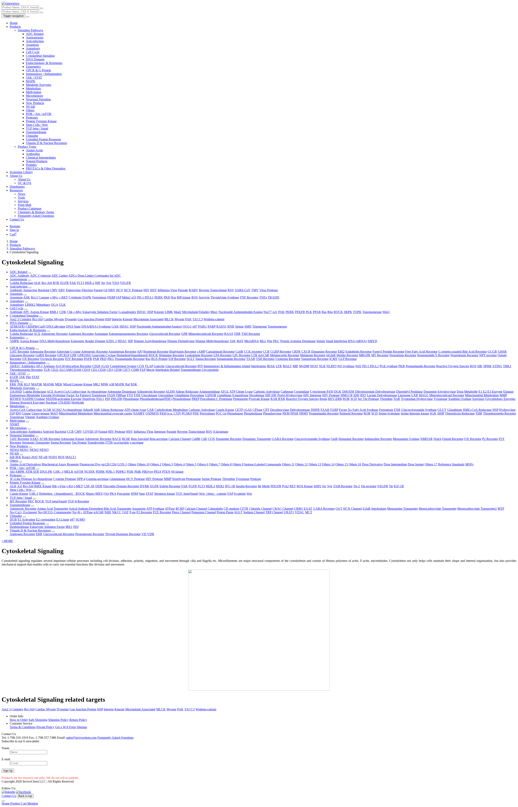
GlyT (338, 508)
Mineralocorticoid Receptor (205, 333)
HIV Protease (331, 395)
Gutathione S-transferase (232, 395)
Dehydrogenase (300, 409)
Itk (259, 486)
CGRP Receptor (280, 351)
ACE (37, 333)
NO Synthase (346, 366)
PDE (196, 413)
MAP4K (48, 384)
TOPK (357, 312)
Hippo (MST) (94, 493)
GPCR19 (63, 355)
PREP (195, 399)
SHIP (440, 413)
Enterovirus (73, 290)
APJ (139, 351)
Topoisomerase (372, 312)
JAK (233, 341)
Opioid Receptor (452, 439)
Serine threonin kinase (415, 413)
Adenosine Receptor (43, 351)
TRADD (273, 297)
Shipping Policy (58, 720)
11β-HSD (16, 391)
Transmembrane (36, 132)
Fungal (98, 290)
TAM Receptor (342, 486)
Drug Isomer (416, 464)
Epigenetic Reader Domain (88, 341)
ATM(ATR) (17, 326)
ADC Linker (59, 275)
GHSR (502, 351)
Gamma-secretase (97, 479)
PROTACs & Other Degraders (45, 168)
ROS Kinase (305, 486)
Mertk (266, 486)
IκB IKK (15, 457)
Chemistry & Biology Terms (36, 212)
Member (32, 803)
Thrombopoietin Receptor (26, 369)
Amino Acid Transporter (52, 508)
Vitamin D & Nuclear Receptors (46, 143)
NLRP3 (331, 366)
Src (103, 283)
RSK (134, 384)
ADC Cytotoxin (40, 275)
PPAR (317, 312)
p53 (133, 297)
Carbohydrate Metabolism (171, 409)
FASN (111, 395)
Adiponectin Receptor (151, 391)
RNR (230, 326)
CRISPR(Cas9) (36, 326)
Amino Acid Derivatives (25, 464)
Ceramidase (301, 391)
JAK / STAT (34, 77)
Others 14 (328, 464)
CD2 (94, 369)
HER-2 (89, 283)
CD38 (118, 369)
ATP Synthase (155, 508)
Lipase (26, 413)
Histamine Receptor (171, 355)
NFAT (314, 366)
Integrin (117, 319)
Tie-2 (356, 486)
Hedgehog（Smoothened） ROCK (62, 493)
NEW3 (44, 449)
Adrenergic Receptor (54, 333)
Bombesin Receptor (156, 351)
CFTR (244, 508)
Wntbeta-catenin (214, 319)
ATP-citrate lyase (135, 409)
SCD (353, 399)
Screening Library (21, 172)
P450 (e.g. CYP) (170, 413)
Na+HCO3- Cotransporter (54, 512)
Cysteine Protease (64, 479)
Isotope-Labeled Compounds (262, 464)
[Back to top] (3, 801)
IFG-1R (230, 486)
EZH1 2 (111, 341)
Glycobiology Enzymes (500, 399)
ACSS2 (57, 409)
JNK (20, 384)
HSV (153, 290)
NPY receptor (488, 355)
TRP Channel (274, 512)
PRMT (303, 413)
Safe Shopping (38, 720)
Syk (108, 283)
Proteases (32, 117)
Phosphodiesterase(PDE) (156, 399)
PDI (107, 399)
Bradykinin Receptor (182, 351)
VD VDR (147, 534)
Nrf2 (358, 366)
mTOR (78, 471)
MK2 (96, 384)
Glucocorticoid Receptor (164, 333)
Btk (54, 486)
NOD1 (52, 457)
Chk (70, 312)
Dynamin (71, 319)
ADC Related (35, 34)
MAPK (30, 81)
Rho (330, 312)
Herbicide (77, 402)
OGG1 (187, 326)
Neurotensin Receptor (464, 355)
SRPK (348, 312)
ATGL (225, 391)
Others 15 (341, 464)
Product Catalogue (29, 208)
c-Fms (62, 486)
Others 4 (179, 464)
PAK (281, 312)
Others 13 (315, 464)
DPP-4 (81, 479)
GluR (334, 439)
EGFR (64, 283)
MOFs (469, 464)
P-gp (133, 512)
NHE (107, 512)
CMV (54, 290)
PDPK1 (121, 471)
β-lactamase (220, 431)
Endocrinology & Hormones (44, 63)
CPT (266, 409)
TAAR (250, 359)
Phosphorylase (272, 413)
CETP (239, 409)
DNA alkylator (55, 326)
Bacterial (43, 290)
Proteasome (240, 399)
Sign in (14, 230)
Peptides (31, 165)
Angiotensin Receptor (122, 351)
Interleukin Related (167, 369)
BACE (116, 439)
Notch (437, 439)
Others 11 (288, 464)
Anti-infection (35, 41)
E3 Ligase (62, 519)
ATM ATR (32, 471)
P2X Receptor (162, 512)
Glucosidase (166, 395)
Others (30, 110)
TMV (255, 290)
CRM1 (298, 508)
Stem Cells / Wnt (37, 125)
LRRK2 (30, 304)
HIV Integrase (312, 395)
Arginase (49, 366)
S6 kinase (177, 471)
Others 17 (431, 464)
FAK (73, 283)
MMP (503, 395)
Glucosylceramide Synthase (419, 409)
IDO (363, 395)
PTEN (166, 471)
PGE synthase (389, 366)
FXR (137, 395)
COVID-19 (90, 431)
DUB (13, 519)
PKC (276, 341)
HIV (146, 290)
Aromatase (101, 333)
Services (23, 201)
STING (497, 366)
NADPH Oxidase (33, 399)
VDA (115, 283)
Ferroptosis (99, 297)
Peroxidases (207, 413)
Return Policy (78, 720)
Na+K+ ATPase (82, 512)
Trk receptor (368, 486)
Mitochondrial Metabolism (482, 395)
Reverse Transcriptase (213, 290)
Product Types (27, 146)
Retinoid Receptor (351, 413)
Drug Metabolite (467, 391)
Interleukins (258, 366)
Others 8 (226, 464)
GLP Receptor (347, 359)
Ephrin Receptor (169, 486)
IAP (118, 297)
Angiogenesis (34, 37)
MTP (501, 508)
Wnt (249, 493)
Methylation (33, 92)
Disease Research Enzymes (27, 402)
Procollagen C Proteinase (216, 399)
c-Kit (69, 486)
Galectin (159, 366)
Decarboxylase (279, 409)
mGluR (331, 355)
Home (14, 23)
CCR (266, 351)
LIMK (169, 312)
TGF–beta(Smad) (187, 493)
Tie (391, 486)
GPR (184, 333)
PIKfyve (147, 471)
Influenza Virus (167, 290)
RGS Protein (159, 359)
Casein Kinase (225, 409)
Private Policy (45, 727)
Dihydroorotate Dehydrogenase (375, 391)
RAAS (228, 333)
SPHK (487, 366)
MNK (104, 384)
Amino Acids (34, 150)
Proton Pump (225, 512)
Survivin (204, 297)
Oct (106, 493)
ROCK (338, 312)
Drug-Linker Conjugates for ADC (99, 275)
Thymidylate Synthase (224, 297)
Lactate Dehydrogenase (382, 395)
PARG (202, 326)
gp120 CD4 (109, 464)
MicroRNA (251, 341)
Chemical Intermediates (41, 157)
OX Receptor (30, 359)
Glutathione (454, 409)
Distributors (17, 186)
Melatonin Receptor (312, 355)
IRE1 (69, 527)
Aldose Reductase (186, 391)
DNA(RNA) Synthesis (96, 326)
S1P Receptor (177, 359)
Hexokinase (256, 395)
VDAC (299, 512)
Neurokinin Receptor (402, 355)
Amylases (478, 399)
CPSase (257, 409)
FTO (130, 395)
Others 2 (155, 464)
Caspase (44, 297)
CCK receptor (253, 351)
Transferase (17, 417)
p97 (194, 326)
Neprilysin (89, 399)
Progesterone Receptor (89, 534)
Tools (21, 197)
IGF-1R (399, 486)
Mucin (150, 369)
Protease (255, 479)
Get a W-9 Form (65, 727)
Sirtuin (239, 326)
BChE (126, 439)
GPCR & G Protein (38, 70)
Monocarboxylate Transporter (437, 508)
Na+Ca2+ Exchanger (23, 512)
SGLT (191, 359)
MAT (240, 341)
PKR (401, 366)
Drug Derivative (372, 464)
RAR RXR (278, 399)
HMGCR (347, 395)
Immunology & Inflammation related (227, 366)
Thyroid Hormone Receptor (123, 534)
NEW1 (24, 449)
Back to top (25, 796)
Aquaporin (139, 508)
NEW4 (14, 449)
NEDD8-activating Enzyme (63, 399)
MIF (295, 366)
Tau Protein (79, 442)
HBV (111, 290)
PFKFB (300, 312)
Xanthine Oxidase (459, 399)
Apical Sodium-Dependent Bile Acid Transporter (100, 508)
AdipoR (88, 409)
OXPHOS (152, 413)
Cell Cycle (32, 52)
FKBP (111, 297)
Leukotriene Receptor (199, 355)
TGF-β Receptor (78, 501)
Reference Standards (451, 464)
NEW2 (34, 449)
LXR (414, 395)
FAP (142, 369)
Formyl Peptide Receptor (388, 351)
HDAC (141, 312)
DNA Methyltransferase (54, 341)
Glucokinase (149, 395)
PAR (96, 359)
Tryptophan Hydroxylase (417, 399)
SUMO (80, 519)
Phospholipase (181, 399)
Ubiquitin (32, 135)
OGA (54, 304)
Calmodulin (215, 508)
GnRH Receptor (45, 355)
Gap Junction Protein (90, 319)
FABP (334, 409)
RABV (193, 290)
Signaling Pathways (30, 30)
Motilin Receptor (347, 355)
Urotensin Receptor (287, 359)
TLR (47, 369)
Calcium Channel (180, 439)
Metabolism (33, 88)
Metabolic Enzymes (38, 85)
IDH (356, 395)
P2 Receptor (490, 439)
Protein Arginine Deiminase (298, 341)
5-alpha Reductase (21, 283)
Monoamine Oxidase (406, 439)
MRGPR (364, 355)
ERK (13, 384)
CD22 (54, 369)
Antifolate (16, 312)
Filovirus (87, 290)
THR (237, 333)
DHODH (348, 391)
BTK (56, 283)
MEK (58, 384)
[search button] (41, 8)
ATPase (170, 508)
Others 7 (214, 464)
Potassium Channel (203, 512)
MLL (263, 341)
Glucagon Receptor (22, 355)
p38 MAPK (116, 384)
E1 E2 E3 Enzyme (490, 391)
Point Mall (24, 205)
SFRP (134, 493)
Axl (19, 486)
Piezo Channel (181, 512)
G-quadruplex (127, 312)
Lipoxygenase (41, 413)
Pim (269, 341)
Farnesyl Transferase (93, 395)
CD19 (86, 369)
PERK (158, 297)
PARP (211, 326)
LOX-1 (122, 464)
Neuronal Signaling (38, 99)
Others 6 (202, 464)
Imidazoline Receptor (378, 439)
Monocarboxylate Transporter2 (477, 508)
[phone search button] (41, 12)
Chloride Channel (260, 508)
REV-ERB (335, 399)
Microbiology (34, 95)
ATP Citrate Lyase (241, 391)
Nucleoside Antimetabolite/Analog (241, 312)
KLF (27, 384)
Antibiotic (16, 290)
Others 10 (143, 464)
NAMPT (139, 413)
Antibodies (33, 154)
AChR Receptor (49, 439)
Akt (12, 471)
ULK (62, 304)
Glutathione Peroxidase (189, 395)
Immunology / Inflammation (44, 74)
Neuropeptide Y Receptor (433, 355)
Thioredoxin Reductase (460, 413)
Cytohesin (75, 297)
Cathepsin (287, 391)
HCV (119, 290)
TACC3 (197, 319)
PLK (309, 312)
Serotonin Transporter (36, 442)
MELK (68, 471)
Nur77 (267, 312)
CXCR (305, 351)
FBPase (121, 395)
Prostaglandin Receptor (130, 359)
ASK (26, 297)
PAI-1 (100, 399)
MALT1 (70, 457)
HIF (97, 283)
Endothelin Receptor (358, 351)
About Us (16, 175)
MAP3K (36, 384)
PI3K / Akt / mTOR (38, 114)
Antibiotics (28, 366)
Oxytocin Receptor (52, 359)
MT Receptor (379, 355)
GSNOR (210, 395)
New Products (35, 103)
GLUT (441, 409)
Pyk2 (285, 486)
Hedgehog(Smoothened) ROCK (137, 355)
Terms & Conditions (23, 727)
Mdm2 (126, 297)
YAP (230, 493)
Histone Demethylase (181, 341)
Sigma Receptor (205, 359)
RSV (231, 290)
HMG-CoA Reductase (477, 409)
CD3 (110, 369)
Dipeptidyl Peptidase (409, 391)
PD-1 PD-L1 (145, 297)
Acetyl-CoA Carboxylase (70, 391)
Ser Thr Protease (368, 399)
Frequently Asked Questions (36, 215)
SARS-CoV (243, 290)
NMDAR (426, 439)
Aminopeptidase (209, 391)
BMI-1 (54, 312)
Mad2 (177, 312)
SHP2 (317, 486)
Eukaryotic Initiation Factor (100, 312)
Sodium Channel (254, 512)
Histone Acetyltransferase (150, 341)
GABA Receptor (283, 439)
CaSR (239, 351)
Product (15, 803)
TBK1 (507, 366)
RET (293, 486)
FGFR (193, 486)
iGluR (366, 508)
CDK (62, 312)
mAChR (263, 355)
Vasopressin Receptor (315, 359)
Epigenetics (33, 66)
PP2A (157, 471)
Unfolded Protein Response (43, 139)
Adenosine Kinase (72, 439)
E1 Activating (26, 519)
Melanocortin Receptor (284, 355)
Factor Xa (72, 395)
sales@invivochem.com (81, 737)
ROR (346, 399)
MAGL (423, 395)
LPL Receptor (241, 355)
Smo (142, 493)
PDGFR (276, 486)
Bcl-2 (34, 297)
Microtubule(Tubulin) (196, 312)
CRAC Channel (283, 508)
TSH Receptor (250, 333)
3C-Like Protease (21, 479)
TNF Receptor (249, 297)
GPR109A (84, 355)
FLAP (149, 366)
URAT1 (289, 512)
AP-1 (39, 366)
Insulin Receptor (246, 486)
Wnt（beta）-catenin (212, 493)
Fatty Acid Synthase (365, 409)
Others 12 (301, 464)
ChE (204, 439)
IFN (200, 366)
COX (140, 366)
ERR (39, 534)
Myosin (179, 319)
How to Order (19, 720)
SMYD (372, 341)
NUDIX (89, 471)
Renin (323, 399)
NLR (322, 366)
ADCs (72, 275)
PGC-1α (221, 413)
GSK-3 (33, 493)
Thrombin (386, 399)
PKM (286, 413)
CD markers (231, 508)
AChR (47, 409)
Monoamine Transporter (402, 508)
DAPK (86, 297)
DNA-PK (46, 471)
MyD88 (304, 366)
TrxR (396, 399)
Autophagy (33, 48)
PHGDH (116, 399)
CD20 (102, 369)
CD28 (96, 366)
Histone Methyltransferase (212, 341)
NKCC (116, 512)
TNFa (263, 297)
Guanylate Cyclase (104, 355)
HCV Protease (133, 290)
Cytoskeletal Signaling (40, 55)
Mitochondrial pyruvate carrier (112, 413)
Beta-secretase (159, 439)
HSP (150, 312)
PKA (113, 493)
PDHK (100, 471)
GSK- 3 (58, 471)
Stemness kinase (164, 493)
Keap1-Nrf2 (30, 457)
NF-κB (43, 457)
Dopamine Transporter (256, 439)
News (21, 194)
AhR (97, 409)
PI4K (137, 471)
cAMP (201, 351)
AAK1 (34, 439)
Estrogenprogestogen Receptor (128, 333)
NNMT (14, 424)
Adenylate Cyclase (68, 351)
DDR (98, 486)
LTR (254, 355)
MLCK (169, 319)
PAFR (88, 359)
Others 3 (167, 464)
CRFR (296, 351)
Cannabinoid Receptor (220, 351)
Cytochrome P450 (321, 391)
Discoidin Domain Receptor (121, 486)
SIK (479, 366)
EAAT (308, 508)
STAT (35, 377)
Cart (13, 234)
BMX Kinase (42, 486)
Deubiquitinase (19, 527)
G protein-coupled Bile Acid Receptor (462, 351)
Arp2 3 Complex (20, 319)
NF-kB (30, 106)
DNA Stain (73, 326)
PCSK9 (187, 413)
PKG (110, 359)
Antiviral (48, 431)
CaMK (196, 439)
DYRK (144, 486)
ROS (194, 297)
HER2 (220, 486)
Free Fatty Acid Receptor (421, 351)
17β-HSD (64, 402)
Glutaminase (117, 479)
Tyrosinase (440, 399)
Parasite (183, 290)
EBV (61, 290)
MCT (308, 512)
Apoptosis (32, 44)
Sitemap (82, 727)
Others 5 (191, 464)
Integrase (160, 431)
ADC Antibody (20, 275)
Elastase (508, 391)
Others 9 (237, 464)
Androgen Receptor (81, 333)
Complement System (123, 366)
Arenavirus (30, 290)
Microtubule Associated (148, 319)
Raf (127, 384)
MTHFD (15, 399)
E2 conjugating (45, 519)
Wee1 (386, 312)
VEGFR (125, 283)
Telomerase (259, 326)
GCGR (492, 351)
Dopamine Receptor (324, 351)
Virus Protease (268, 290)
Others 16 (355, 464)
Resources (16, 190)
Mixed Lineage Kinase (77, 384)
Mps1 (214, 312)
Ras (173, 297)
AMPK (14, 341)
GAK (115, 326)
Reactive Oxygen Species (452, 366)
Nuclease (51, 402)
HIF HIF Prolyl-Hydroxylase (284, 395)
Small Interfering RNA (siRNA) (346, 341)
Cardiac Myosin (54, 319)
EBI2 (341, 351)
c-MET (78, 486)
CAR (150, 409)
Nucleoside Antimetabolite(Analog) (159, 326)
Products (15, 26)
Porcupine (123, 493)
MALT (287, 366)
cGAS (105, 366)
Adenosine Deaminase (121, 391)
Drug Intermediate (395, 464)
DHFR (315, 409)
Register (15, 226)
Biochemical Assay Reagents (60, 464)
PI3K (130, 471)
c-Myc (54, 297)
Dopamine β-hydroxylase (440, 391)
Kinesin (159, 312)
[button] (29, 273)
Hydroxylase (507, 409)
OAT (125, 512)
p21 (275, 312)
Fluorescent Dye (90, 464)
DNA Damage (35, 59)
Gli (105, 290)
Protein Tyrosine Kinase (41, 121)
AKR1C (15, 366)
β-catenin (240, 493)
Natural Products (36, 161)
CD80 (135, 369)
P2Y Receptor (74, 359)
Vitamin (30, 417)
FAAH (325, 409)
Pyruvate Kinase (259, 399)
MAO (54, 413)
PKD (167, 297)
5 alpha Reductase (34, 391)
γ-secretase (136, 442)
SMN (248, 326)
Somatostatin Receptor (231, 359)
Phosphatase (131, 399)
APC (26, 312)
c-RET (63, 297)
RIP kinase (184, 297)
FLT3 (80, 283)
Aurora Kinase (39, 312)
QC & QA (24, 183)
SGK (433, 413)
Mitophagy (43, 304)
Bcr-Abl (46, 283)
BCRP (180, 508)
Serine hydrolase (389, 413)
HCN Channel (352, 508)
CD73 (126, 369)
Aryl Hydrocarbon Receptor (73, 366)
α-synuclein (121, 442)
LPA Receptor (222, 355)
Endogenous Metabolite (25, 395)
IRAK (271, 366)
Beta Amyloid (140, 439)
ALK (37, 283)
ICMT (333, 359)
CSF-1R (89, 486)
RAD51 (221, 326)
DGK (337, 391)
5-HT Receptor (19, 351)
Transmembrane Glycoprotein (199, 369)
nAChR (98, 512)
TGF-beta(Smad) (56, 501)
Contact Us (17, 219)
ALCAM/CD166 (70, 369)
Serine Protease (211, 479)
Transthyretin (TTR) (100, 442)
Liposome (404, 395)
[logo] (10, 3)
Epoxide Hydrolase (53, 395)
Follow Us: (9, 788)
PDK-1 (110, 471)
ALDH (170, 391)
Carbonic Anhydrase (267, 391)
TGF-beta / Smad (37, 128)
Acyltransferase (97, 391)
